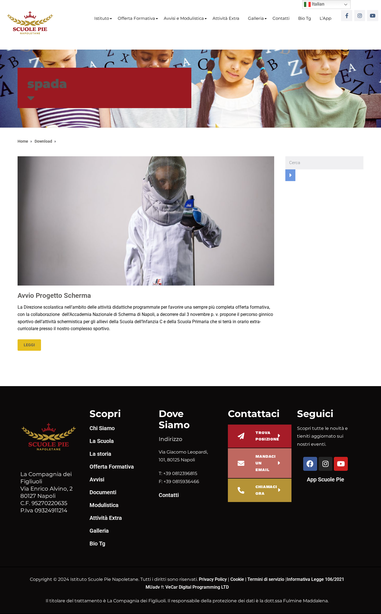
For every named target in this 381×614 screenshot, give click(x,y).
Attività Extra (226, 18)
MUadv (153, 587)
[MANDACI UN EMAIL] (241, 463)
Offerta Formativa (136, 18)
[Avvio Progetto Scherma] (146, 220)
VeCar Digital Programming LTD (197, 587)
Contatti (281, 18)
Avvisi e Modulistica (184, 18)
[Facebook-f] (346, 15)
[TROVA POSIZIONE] (241, 436)
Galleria (256, 18)
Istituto (101, 18)
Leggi (29, 345)
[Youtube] (372, 15)
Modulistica (104, 505)
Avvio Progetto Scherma (54, 295)
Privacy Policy (213, 579)
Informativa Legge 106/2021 (315, 579)
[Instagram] (359, 15)
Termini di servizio (265, 579)
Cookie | (238, 579)
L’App (325, 18)
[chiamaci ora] (241, 490)
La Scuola (102, 441)
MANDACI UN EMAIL (265, 463)
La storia (100, 453)
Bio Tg (304, 18)
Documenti (103, 492)
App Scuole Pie (325, 479)
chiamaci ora (266, 490)
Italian (317, 4)
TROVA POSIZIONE (267, 436)
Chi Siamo (102, 428)
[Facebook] (310, 464)
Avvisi (97, 479)
